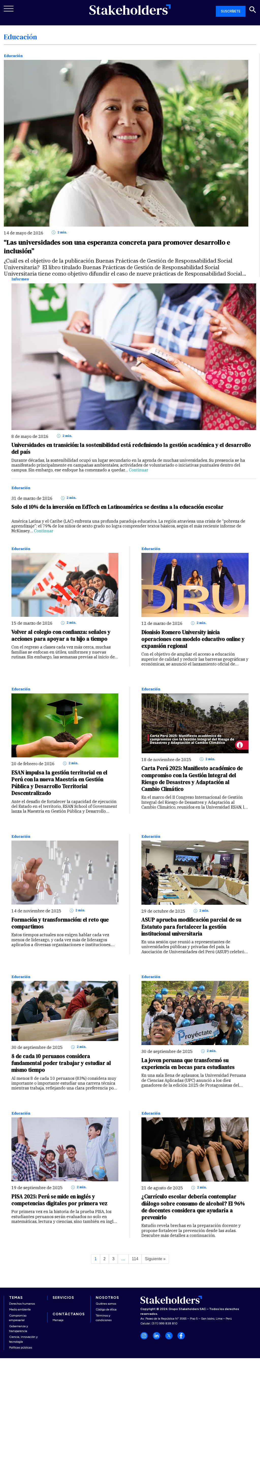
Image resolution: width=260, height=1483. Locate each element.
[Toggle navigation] (9, 9)
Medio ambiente (20, 1309)
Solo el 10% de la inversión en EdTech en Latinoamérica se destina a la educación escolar (117, 506)
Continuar (138, 469)
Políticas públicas (20, 1347)
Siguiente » (155, 1259)
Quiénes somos (106, 1303)
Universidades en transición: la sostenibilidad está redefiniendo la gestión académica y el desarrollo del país (131, 448)
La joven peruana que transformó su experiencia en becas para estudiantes (188, 1063)
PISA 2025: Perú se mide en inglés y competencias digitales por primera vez (59, 1200)
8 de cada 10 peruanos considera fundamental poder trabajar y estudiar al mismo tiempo (61, 1063)
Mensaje (58, 1320)
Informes (20, 279)
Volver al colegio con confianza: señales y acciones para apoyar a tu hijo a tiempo (60, 635)
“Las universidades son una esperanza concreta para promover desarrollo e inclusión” (117, 246)
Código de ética (106, 1309)
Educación (13, 56)
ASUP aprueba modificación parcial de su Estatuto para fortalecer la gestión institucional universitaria (191, 926)
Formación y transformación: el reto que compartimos (60, 923)
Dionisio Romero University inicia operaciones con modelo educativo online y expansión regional (193, 639)
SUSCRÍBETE (230, 11)
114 (135, 1259)
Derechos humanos (22, 1303)
